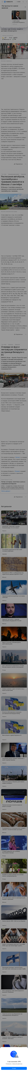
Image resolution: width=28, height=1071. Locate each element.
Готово (14, 1068)
